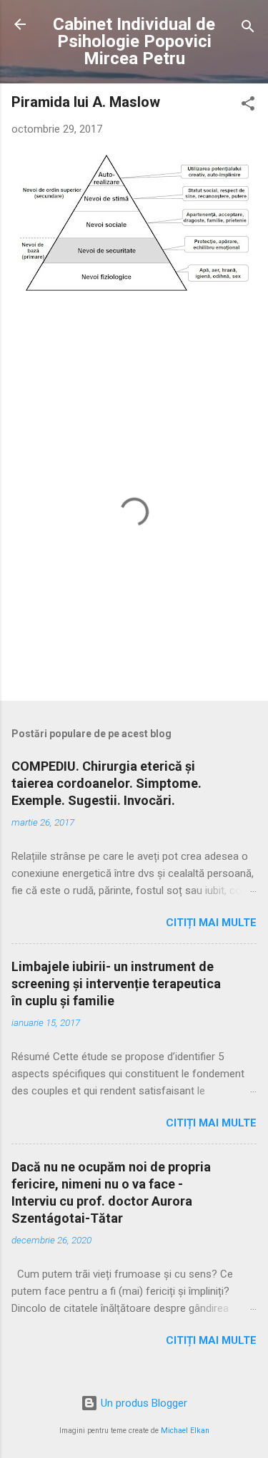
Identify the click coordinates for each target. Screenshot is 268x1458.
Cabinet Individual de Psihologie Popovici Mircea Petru (134, 41)
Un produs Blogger (142, 1403)
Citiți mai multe (211, 922)
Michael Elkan (185, 1430)
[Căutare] (248, 29)
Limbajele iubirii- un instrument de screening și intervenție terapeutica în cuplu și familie (116, 983)
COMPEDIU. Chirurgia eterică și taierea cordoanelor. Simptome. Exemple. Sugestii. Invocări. (106, 783)
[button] (248, 106)
